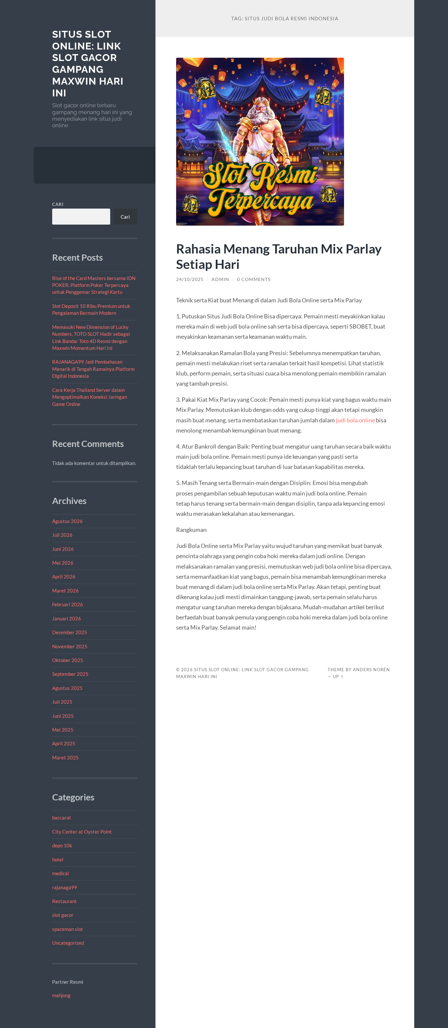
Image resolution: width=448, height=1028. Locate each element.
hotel (57, 859)
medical (60, 873)
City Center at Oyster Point (82, 832)
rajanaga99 (64, 887)
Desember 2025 (69, 632)
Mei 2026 (62, 563)
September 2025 (70, 674)
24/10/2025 (190, 279)
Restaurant (64, 901)
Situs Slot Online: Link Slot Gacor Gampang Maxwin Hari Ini (88, 64)
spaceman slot (67, 929)
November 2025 (70, 646)
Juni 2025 (63, 716)
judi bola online (355, 420)
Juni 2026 (63, 549)
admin (220, 279)
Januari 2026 (66, 618)
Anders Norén (371, 669)
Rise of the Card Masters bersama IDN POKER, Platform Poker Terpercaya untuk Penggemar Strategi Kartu (93, 285)
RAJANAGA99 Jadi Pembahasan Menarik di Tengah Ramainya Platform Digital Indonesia (93, 369)
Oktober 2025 (67, 660)
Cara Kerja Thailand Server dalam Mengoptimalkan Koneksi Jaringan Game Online (89, 397)
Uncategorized (68, 943)
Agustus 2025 (67, 688)
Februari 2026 (67, 604)
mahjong (61, 995)
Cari (58, 204)
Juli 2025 (62, 702)
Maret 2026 (65, 591)
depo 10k (62, 845)
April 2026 (63, 576)
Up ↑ (338, 676)
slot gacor (62, 915)
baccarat (61, 817)
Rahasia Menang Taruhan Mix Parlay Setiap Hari (279, 256)
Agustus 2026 (67, 521)
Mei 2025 (62, 730)
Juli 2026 (62, 535)
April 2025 (63, 743)
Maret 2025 (65, 757)
